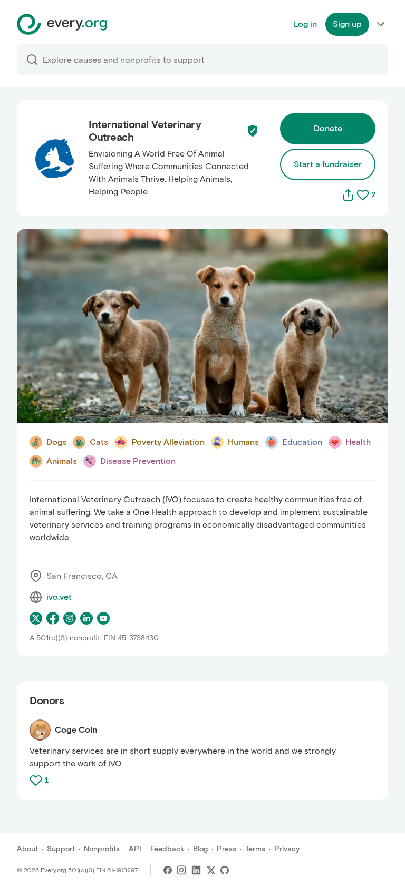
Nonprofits (102, 848)
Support (61, 848)
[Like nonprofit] (362, 195)
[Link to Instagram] (181, 870)
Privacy (287, 848)
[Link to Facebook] (167, 870)
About (27, 848)
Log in (305, 24)
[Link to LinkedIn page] (86, 618)
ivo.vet (59, 597)
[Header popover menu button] (380, 24)
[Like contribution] (37, 780)
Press (226, 848)
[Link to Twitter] (211, 870)
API (135, 848)
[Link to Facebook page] (52, 618)
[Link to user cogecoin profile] (40, 730)
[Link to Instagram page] (69, 618)
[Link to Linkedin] (196, 870)
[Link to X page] (36, 618)
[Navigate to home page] (62, 24)
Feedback (167, 848)
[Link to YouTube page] (103, 618)
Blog (200, 848)
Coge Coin (76, 730)
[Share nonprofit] (348, 195)
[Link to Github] (224, 870)
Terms (255, 848)
